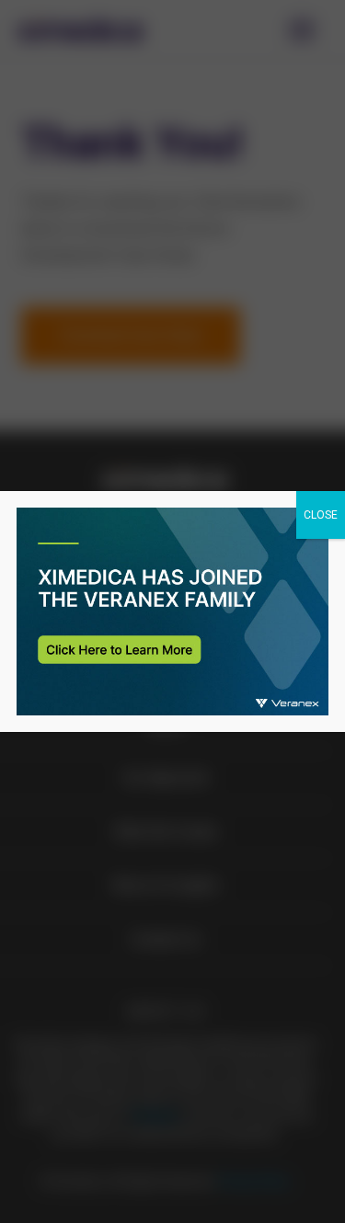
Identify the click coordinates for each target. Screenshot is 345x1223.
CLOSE (321, 515)
